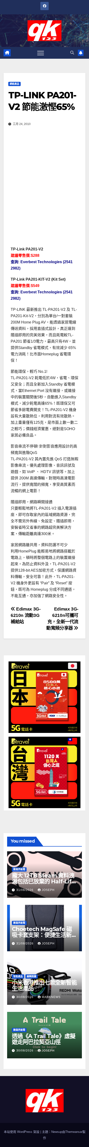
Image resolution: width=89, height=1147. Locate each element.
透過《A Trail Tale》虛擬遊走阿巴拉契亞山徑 (43, 1039)
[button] (72, 53)
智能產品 (18, 976)
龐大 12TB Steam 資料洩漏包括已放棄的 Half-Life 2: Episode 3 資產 (43, 881)
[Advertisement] (44, 183)
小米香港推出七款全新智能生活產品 (44, 985)
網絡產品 (14, 84)
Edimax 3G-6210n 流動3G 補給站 (25, 615)
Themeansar (73, 1132)
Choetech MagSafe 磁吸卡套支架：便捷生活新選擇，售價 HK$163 (44, 935)
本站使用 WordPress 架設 (22, 1132)
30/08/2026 (25, 997)
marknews (51, 997)
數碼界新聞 (19, 869)
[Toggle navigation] (40, 53)
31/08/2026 (25, 890)
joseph (48, 890)
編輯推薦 (31, 976)
